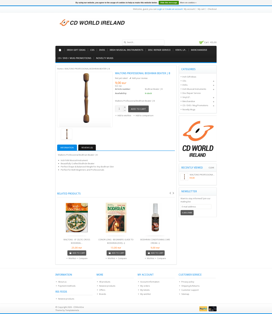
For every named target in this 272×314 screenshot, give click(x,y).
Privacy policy (187, 281)
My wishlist (145, 294)
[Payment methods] (207, 310)
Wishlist (72, 258)
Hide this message (168, 3)
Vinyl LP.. (180, 50)
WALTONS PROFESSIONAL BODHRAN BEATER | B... (213, 174)
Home (60, 50)
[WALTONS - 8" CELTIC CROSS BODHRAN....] (77, 218)
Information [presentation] (67, 147)
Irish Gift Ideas (76, 50)
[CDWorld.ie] (92, 23)
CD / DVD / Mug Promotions (74, 58)
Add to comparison (144, 115)
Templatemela (72, 310)
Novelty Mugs (104, 58)
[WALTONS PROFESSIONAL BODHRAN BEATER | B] (85, 135)
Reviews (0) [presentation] (87, 147)
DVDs (102, 50)
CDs (92, 50)
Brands (102, 294)
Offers (102, 289)
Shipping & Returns (190, 285)
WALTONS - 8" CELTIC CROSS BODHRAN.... (76, 241)
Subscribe (187, 212)
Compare (83, 258)
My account (189, 9)
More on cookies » (188, 3)
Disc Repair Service (159, 50)
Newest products (66, 298)
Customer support (190, 289)
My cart (201, 9)
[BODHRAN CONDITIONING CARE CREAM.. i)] (155, 218)
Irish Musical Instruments (126, 50)
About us (62, 281)
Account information (149, 281)
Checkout (212, 9)
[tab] (67, 148)
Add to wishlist (124, 115)
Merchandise (199, 50)
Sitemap (185, 294)
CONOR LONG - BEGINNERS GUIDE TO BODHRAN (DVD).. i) (115, 241)
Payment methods (67, 285)
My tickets (145, 289)
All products (104, 281)
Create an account (174, 9)
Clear (211, 167)
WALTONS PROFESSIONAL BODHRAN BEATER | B (87, 68)
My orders (145, 285)
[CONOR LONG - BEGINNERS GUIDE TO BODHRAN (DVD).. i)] (116, 218)
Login (159, 9)
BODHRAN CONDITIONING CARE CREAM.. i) (155, 241)
